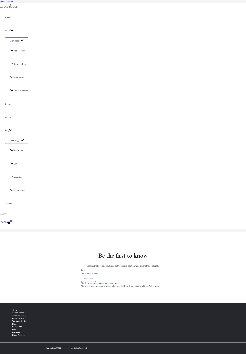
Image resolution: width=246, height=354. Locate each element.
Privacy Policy (19, 77)
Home (7, 17)
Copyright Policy (20, 64)
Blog (7, 130)
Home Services (20, 190)
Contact (8, 203)
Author (8, 117)
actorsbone (9, 6)
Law (15, 163)
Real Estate (18, 150)
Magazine (18, 177)
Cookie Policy (19, 50)
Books (8, 104)
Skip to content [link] (6, 1)
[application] (12, 30)
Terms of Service (21, 90)
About (7, 30)
